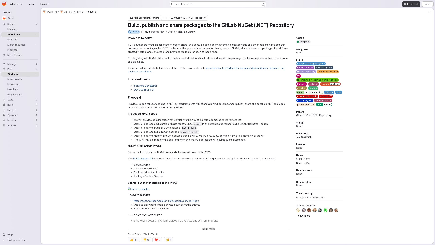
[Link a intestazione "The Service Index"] (151, 194)
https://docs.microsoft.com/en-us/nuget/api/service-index (166, 200)
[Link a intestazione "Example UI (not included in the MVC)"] (178, 182)
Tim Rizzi (155, 234)
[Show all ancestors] (164, 18)
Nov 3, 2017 (166, 31)
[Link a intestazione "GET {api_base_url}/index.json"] (163, 214)
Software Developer (145, 85)
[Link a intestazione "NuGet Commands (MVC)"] (162, 146)
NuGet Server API (143, 158)
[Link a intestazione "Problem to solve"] (154, 38)
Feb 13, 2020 (141, 234)
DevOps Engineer (144, 89)
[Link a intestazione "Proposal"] (142, 97)
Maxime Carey (186, 31)
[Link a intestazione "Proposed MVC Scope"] (158, 113)
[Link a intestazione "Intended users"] (151, 79)
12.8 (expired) (304, 136)
